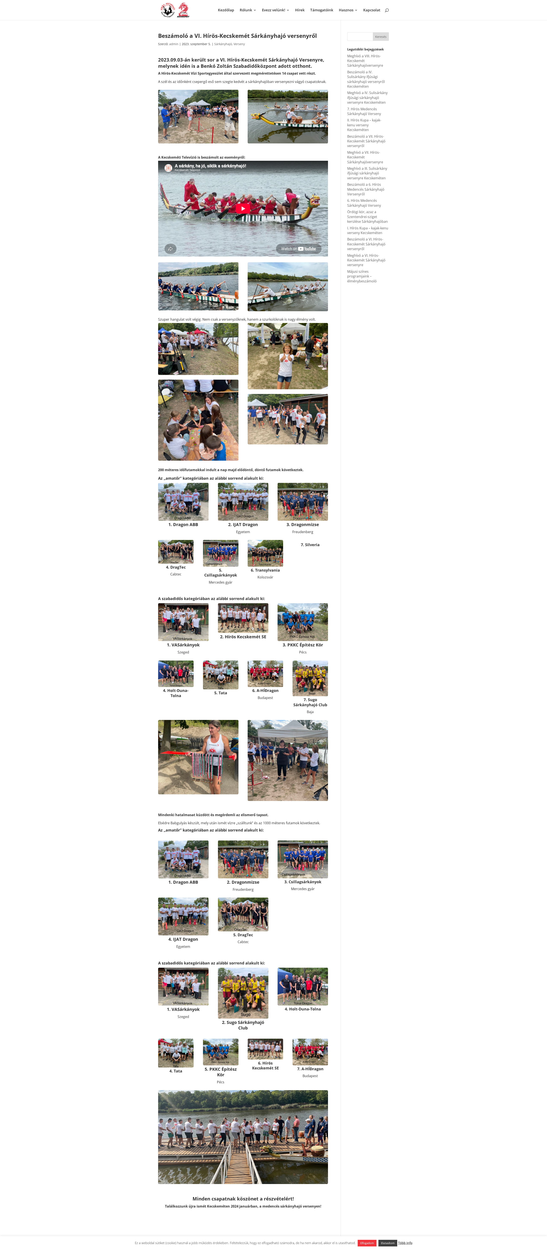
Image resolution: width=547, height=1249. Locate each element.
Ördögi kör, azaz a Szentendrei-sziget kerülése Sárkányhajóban (367, 216)
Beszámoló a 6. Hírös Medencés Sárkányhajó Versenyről (365, 189)
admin (173, 44)
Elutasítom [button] (388, 1243)
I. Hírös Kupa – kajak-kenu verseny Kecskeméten (367, 230)
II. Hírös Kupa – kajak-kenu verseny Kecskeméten (364, 125)
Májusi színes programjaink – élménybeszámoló (362, 276)
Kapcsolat (371, 10)
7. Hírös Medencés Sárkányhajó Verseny (364, 111)
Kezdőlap (226, 10)
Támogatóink (321, 10)
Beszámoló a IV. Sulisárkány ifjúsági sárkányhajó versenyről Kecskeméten (366, 79)
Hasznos (346, 10)
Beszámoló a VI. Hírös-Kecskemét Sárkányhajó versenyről (366, 244)
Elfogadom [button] (367, 1243)
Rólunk (246, 10)
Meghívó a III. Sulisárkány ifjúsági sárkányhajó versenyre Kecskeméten (367, 173)
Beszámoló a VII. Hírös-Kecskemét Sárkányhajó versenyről (366, 141)
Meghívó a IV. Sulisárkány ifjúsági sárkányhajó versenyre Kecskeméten (367, 97)
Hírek (300, 10)
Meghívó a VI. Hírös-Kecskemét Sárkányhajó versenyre (366, 260)
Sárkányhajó (223, 44)
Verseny (239, 44)
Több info (405, 1243)
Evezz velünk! (273, 10)
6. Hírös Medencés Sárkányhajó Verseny (364, 203)
